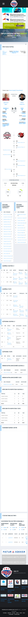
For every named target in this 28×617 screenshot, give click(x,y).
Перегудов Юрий (7, 226)
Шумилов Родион (22, 122)
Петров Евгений (19, 90)
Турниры (5, 612)
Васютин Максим (7, 214)
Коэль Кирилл (8, 169)
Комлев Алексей (24, 116)
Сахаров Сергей (7, 241)
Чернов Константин (7, 238)
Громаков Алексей (9, 344)
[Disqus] (14, 450)
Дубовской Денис (7, 149)
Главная (14, 37)
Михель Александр (21, 242)
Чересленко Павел (4, 121)
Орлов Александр (7, 246)
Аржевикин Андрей (21, 217)
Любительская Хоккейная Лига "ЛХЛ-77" (10, 609)
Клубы (17, 612)
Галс (19, 36)
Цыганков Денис (20, 227)
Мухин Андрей (23, 120)
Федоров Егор (20, 225)
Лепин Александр (20, 230)
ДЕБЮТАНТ (10, 537)
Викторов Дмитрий (7, 251)
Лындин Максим (20, 142)
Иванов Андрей (12, 90)
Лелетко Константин (8, 258)
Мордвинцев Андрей (21, 214)
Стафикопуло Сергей (5, 126)
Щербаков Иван (7, 221)
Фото (24, 612)
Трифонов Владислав (8, 255)
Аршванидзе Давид (21, 165)
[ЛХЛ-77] (14, 25)
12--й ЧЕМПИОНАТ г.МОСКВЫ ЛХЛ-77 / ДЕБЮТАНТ (4, 53)
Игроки (13, 612)
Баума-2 (11, 36)
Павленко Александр (4, 117)
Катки (21, 612)
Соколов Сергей (7, 224)
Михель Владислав (20, 160)
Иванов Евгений (7, 236)
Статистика (11, 614)
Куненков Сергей (7, 248)
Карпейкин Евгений (21, 239)
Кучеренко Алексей (7, 216)
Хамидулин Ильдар (23, 113)
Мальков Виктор (7, 229)
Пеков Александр (7, 260)
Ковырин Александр (4, 113)
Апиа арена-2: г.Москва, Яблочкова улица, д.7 (14, 52)
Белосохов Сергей (5, 124)
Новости (9, 612)
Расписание (16, 614)
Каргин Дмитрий (7, 243)
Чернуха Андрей (22, 123)
